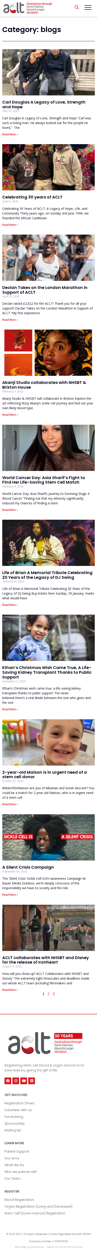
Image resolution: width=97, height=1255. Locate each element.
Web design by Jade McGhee (29, 1246)
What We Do (14, 1165)
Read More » (10, 134)
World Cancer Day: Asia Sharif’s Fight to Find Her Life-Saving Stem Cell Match (43, 480)
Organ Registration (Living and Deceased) (38, 1206)
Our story (12, 1158)
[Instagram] (15, 1080)
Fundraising (14, 1116)
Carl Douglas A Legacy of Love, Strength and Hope (43, 104)
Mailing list (13, 1130)
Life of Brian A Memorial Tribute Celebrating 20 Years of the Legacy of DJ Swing (47, 575)
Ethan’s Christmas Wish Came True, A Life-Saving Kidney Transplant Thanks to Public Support (47, 672)
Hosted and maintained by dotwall (64, 1246)
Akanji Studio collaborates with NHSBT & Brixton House (44, 385)
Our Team (13, 1178)
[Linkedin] (31, 1080)
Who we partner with (21, 1172)
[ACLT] (27, 8)
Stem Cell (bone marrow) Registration (35, 1213)
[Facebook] (8, 1080)
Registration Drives (19, 1103)
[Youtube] (23, 1080)
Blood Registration (19, 1199)
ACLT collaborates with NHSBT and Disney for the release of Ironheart (45, 960)
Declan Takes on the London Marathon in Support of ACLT (45, 290)
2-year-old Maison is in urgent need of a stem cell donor (44, 774)
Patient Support (17, 1151)
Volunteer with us (18, 1110)
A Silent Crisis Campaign (28, 867)
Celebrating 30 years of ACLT (32, 197)
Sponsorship (15, 1123)
